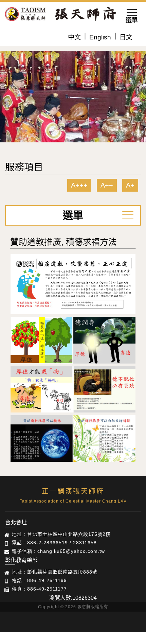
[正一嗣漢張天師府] (25, 15)
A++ (107, 185)
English (100, 37)
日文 (126, 37)
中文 (74, 37)
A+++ (79, 185)
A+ (130, 185)
